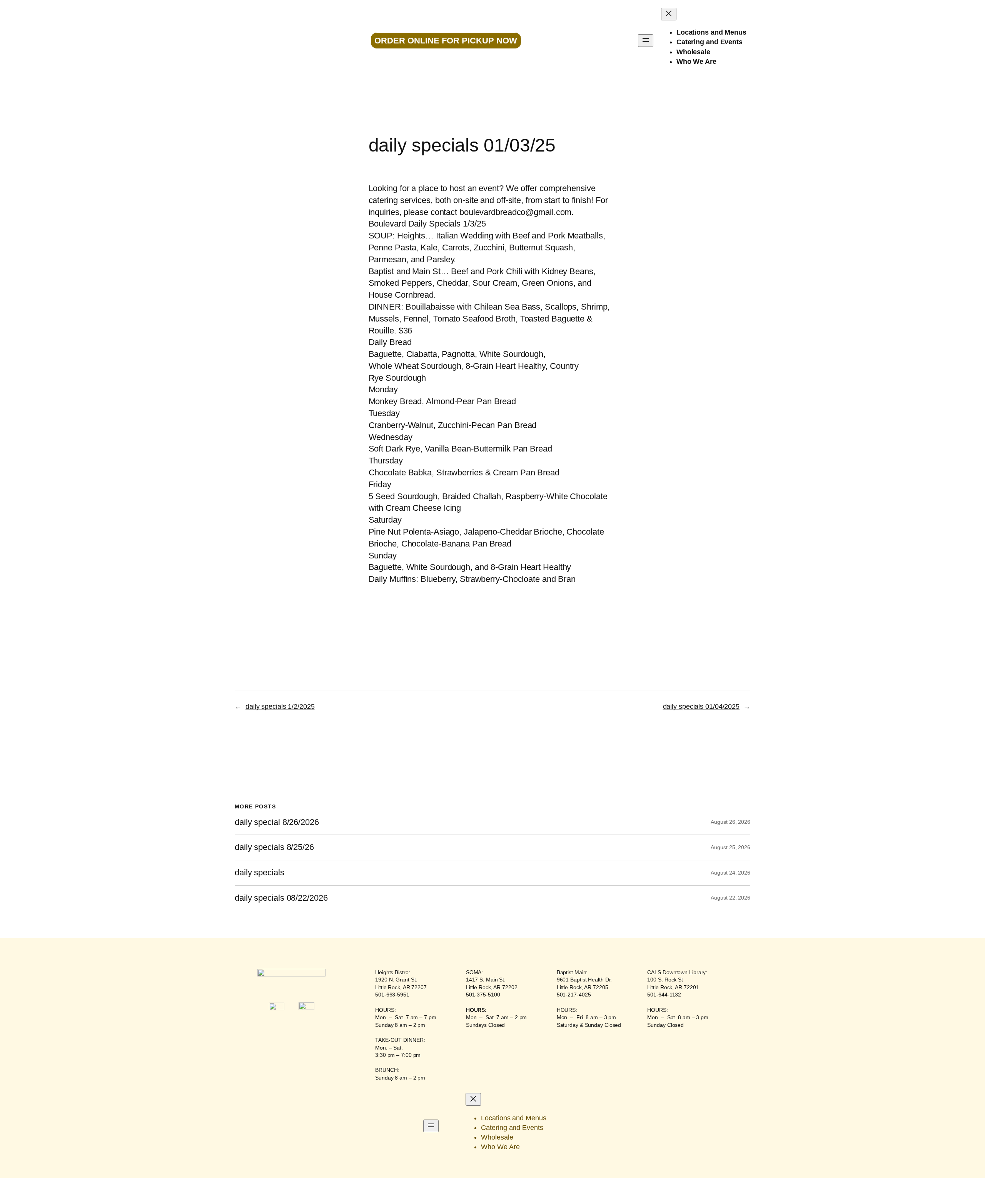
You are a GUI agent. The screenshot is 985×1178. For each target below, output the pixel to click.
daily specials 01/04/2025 (701, 706)
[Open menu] (645, 40)
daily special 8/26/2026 (277, 822)
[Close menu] (668, 14)
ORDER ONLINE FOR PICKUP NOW (445, 40)
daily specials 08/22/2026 (281, 898)
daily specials (259, 872)
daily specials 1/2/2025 (280, 706)
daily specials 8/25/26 (274, 847)
